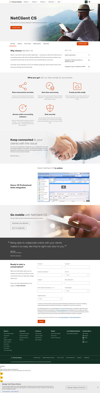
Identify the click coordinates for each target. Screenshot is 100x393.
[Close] (97, 387)
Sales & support (38, 333)
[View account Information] (89, 2)
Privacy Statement (62, 310)
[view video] (64, 187)
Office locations (38, 339)
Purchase (42, 2)
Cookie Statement (6, 391)
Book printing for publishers (72, 333)
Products (34, 2)
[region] (50, 387)
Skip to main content (6, 1)
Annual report (6, 335)
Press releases (7, 346)
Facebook (86, 333)
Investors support (39, 335)
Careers (5, 337)
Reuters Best (53, 335)
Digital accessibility (8, 339)
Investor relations (7, 342)
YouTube (86, 342)
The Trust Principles (8, 350)
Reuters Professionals (55, 337)
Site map (21, 339)
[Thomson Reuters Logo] (15, 2)
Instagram (86, 335)
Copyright (86, 357)
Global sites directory (24, 337)
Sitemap (78, 357)
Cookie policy (36, 357)
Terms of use (59, 357)
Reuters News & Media (55, 333)
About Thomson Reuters (9, 333)
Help (59, 2)
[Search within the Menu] (86, 2)
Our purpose (6, 344)
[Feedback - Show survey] (1, 368)
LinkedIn (85, 337)
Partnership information (24, 333)
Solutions (26, 2)
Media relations (38, 337)
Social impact (6, 348)
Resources (51, 2)
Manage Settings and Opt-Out (49, 357)
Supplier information (24, 335)
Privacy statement (69, 357)
